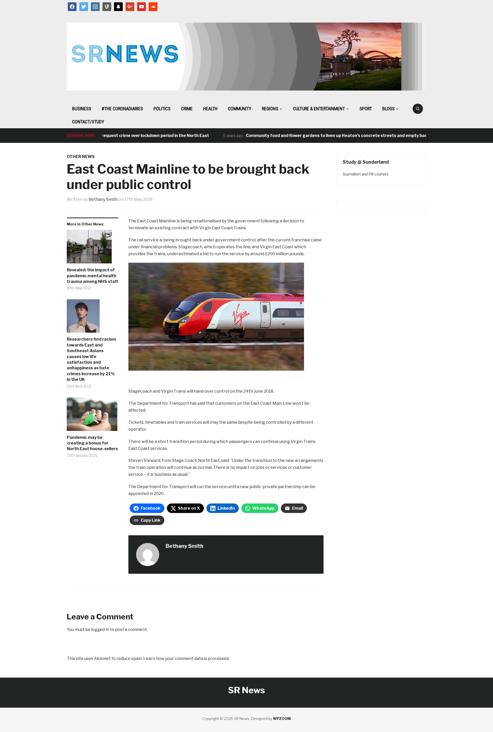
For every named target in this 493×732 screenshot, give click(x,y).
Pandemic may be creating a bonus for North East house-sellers (92, 443)
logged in (100, 629)
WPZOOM (282, 718)
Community (239, 108)
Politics (162, 108)
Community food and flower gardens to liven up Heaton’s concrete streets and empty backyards (328, 135)
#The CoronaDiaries (122, 108)
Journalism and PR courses (365, 174)
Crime (187, 108)
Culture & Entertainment (319, 108)
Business (81, 108)
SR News (246, 690)
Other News (81, 156)
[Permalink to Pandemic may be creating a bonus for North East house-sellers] (92, 416)
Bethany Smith (103, 199)
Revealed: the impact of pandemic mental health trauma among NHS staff (92, 276)
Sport (365, 108)
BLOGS (388, 108)
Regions (270, 108)
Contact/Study (88, 121)
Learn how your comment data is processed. (186, 658)
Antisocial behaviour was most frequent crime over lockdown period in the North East (107, 135)
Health (210, 108)
